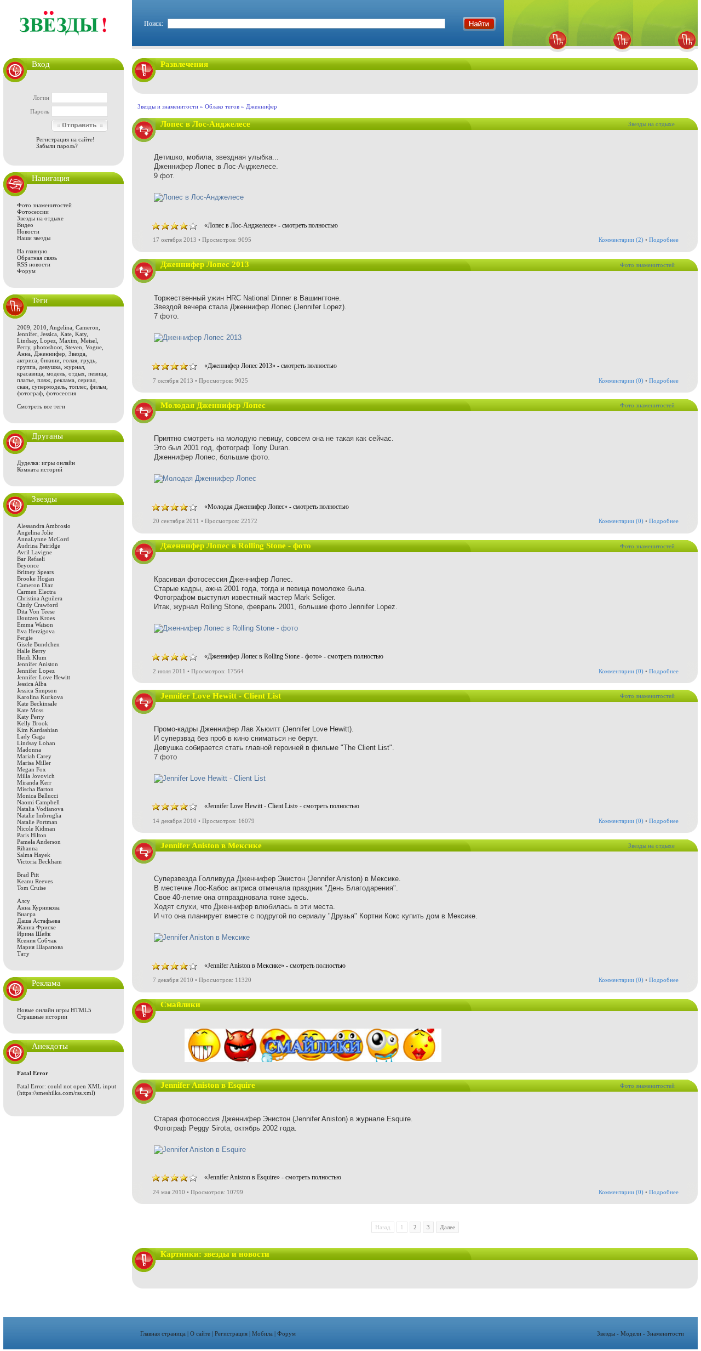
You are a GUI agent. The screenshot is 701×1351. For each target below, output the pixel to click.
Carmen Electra (36, 591)
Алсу (23, 901)
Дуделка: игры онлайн (46, 462)
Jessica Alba (32, 683)
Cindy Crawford (37, 604)
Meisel (89, 340)
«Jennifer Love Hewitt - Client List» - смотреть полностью (281, 806)
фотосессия (61, 393)
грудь (88, 360)
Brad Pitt (28, 874)
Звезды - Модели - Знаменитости (640, 1333)
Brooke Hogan (35, 578)
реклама (64, 380)
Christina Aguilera (39, 598)
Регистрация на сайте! (65, 139)
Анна (24, 353)
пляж (43, 380)
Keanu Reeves (35, 881)
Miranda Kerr (34, 782)
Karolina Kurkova (40, 697)
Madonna (29, 749)
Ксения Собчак (36, 940)
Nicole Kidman (36, 828)
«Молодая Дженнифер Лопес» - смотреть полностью (276, 506)
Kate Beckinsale (37, 703)
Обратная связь (37, 257)
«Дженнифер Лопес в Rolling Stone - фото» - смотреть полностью (293, 656)
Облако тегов (222, 106)
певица (97, 373)
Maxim (68, 340)
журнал (74, 367)
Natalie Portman (37, 822)
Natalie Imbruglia (39, 815)
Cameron (87, 327)
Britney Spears (35, 572)
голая (70, 360)
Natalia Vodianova (40, 808)
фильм (98, 386)
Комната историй (39, 469)
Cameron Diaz (35, 585)
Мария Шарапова (40, 947)
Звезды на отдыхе (40, 218)
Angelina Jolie (35, 532)
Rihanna (27, 848)
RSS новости (33, 264)
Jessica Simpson (37, 690)
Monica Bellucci (37, 795)
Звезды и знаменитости (167, 106)
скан (22, 386)
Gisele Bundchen (38, 644)
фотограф (30, 393)
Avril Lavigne (34, 552)
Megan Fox (31, 769)
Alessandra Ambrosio (44, 526)
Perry (23, 347)
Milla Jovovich (36, 776)
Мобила (262, 1333)
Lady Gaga (31, 736)
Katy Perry (30, 716)
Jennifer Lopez (36, 670)
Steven (73, 347)
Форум (26, 271)
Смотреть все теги (41, 406)
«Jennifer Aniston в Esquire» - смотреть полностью (272, 1177)
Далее (447, 1227)
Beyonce (28, 565)
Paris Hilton (32, 835)
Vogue (93, 347)
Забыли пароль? (57, 146)
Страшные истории (42, 1016)
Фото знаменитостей (44, 205)
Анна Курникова (38, 907)
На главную (32, 251)
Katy (81, 334)
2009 (23, 327)
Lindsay (27, 340)
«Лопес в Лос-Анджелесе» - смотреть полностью (271, 225)
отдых (76, 373)
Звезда (76, 353)
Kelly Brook (32, 723)
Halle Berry (31, 651)
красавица (30, 373)
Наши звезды (33, 238)
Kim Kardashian (37, 729)
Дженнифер (49, 353)
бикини (50, 360)
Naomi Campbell (38, 802)
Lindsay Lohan (36, 743)
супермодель (49, 386)
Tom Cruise (31, 887)
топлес (78, 386)
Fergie (25, 637)
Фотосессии (33, 211)
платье (25, 380)
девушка (50, 367)
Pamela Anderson (39, 841)
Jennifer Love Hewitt (43, 677)
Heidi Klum (32, 657)
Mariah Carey (34, 756)
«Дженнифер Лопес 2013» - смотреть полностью (270, 366)
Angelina (60, 327)
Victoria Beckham (39, 861)
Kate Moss (30, 710)
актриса (27, 360)
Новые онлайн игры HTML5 (54, 1010)
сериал (86, 380)
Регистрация (231, 1333)
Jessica (49, 334)
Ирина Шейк (33, 933)
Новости (28, 231)
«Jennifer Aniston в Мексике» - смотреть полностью (275, 965)
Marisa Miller (34, 762)
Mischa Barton (35, 789)
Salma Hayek (33, 855)
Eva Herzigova (36, 631)
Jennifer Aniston (37, 664)
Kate (66, 334)
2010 (40, 327)
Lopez (48, 340)
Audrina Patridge (38, 545)
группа (26, 367)
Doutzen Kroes (36, 618)
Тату (23, 953)
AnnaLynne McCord (43, 539)
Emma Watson (35, 624)
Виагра (26, 914)
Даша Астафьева (38, 920)
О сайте (200, 1333)
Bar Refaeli (31, 558)
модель (56, 373)
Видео (25, 225)
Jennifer (27, 334)
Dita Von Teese (36, 611)
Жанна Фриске (36, 927)
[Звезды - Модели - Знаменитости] (63, 41)
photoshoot (47, 347)
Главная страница (163, 1333)
